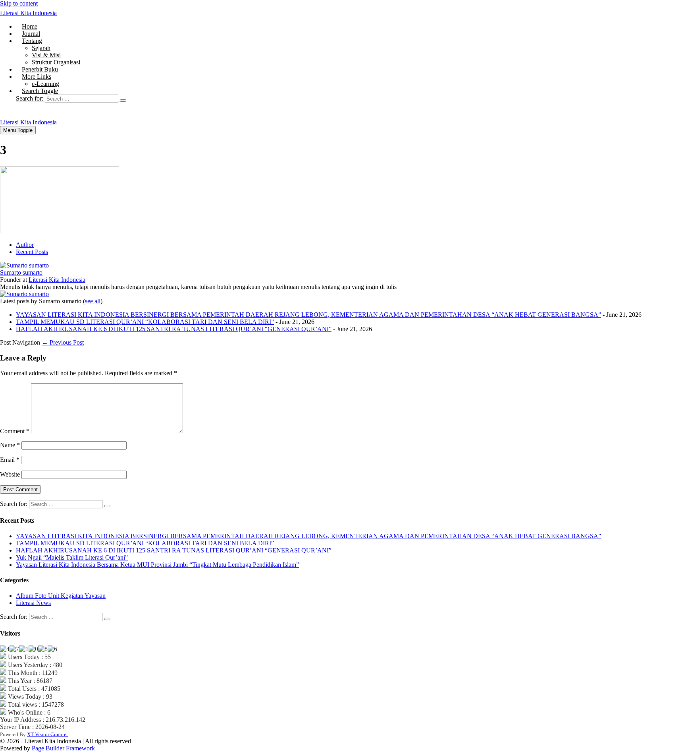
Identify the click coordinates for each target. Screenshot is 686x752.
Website (10, 474)
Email (9, 459)
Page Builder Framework (63, 748)
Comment (14, 431)
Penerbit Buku (40, 69)
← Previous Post (63, 342)
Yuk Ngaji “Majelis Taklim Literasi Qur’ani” (72, 557)
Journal (31, 33)
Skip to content (19, 3)
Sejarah (41, 48)
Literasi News (33, 602)
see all (92, 301)
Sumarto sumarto (21, 272)
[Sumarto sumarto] (24, 265)
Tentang (32, 40)
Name (10, 445)
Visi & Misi (46, 55)
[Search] (123, 100)
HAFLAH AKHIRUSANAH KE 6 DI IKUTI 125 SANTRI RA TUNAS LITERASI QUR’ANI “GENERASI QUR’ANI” (173, 329)
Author (25, 244)
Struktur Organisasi (56, 62)
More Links (36, 76)
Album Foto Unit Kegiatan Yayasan (61, 595)
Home (29, 26)
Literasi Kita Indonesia (28, 13)
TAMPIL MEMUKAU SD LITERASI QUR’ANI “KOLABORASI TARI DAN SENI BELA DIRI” (145, 321)
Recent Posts (32, 251)
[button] (351, 98)
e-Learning (45, 83)
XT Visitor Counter (47, 734)
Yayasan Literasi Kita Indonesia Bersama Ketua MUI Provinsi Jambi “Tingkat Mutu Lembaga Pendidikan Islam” (157, 564)
